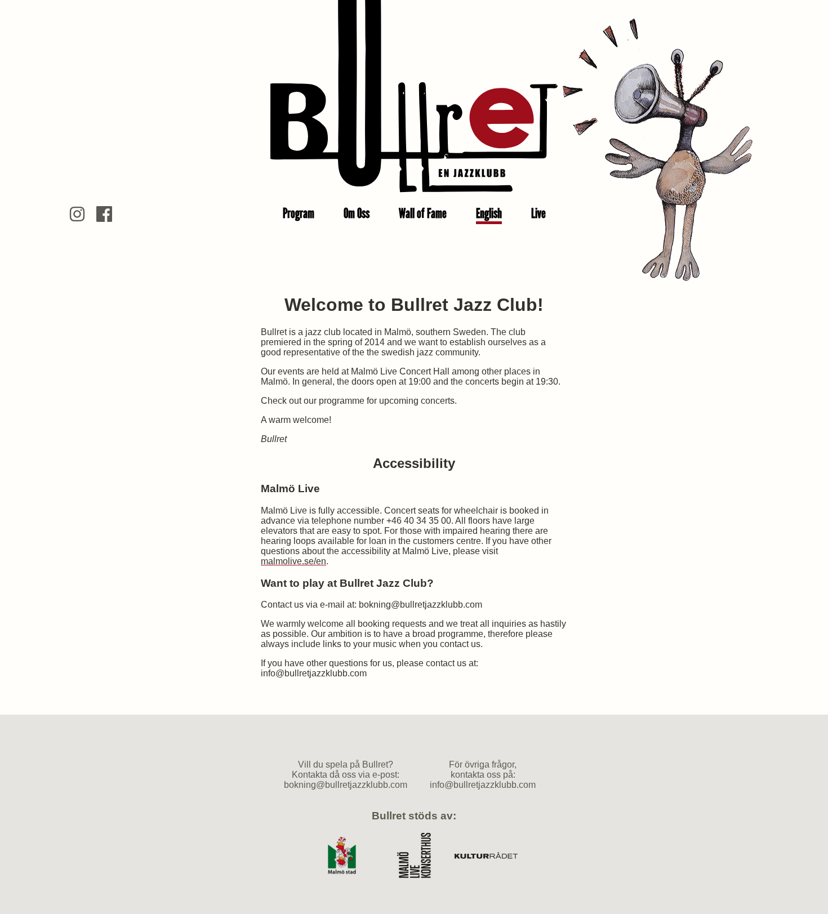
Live (538, 213)
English (489, 213)
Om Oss (357, 213)
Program (298, 213)
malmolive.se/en (293, 561)
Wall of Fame (423, 213)
